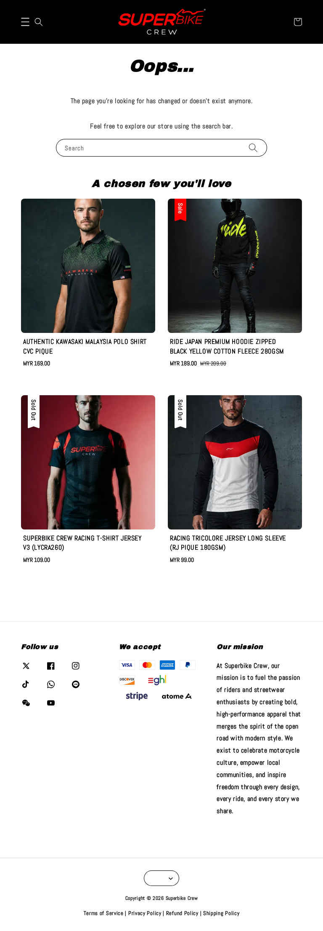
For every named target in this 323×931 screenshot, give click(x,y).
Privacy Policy (145, 913)
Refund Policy (182, 913)
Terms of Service (104, 913)
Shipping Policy (221, 913)
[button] (25, 22)
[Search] (253, 147)
